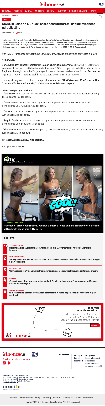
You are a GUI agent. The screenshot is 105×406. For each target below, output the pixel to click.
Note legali (56, 397)
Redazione (13, 397)
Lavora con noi (88, 397)
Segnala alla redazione (26, 397)
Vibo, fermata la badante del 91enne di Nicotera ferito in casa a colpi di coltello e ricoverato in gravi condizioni (52, 293)
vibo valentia (37, 140)
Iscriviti (95, 325)
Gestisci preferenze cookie (72, 398)
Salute (15, 15)
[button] (100, 16)
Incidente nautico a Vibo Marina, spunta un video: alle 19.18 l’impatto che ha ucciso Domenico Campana (50, 248)
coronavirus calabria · (18, 140)
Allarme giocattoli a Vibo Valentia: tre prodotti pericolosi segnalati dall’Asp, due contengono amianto (53, 270)
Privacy (37, 397)
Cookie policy (46, 397)
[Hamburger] (3, 4)
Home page (6, 15)
